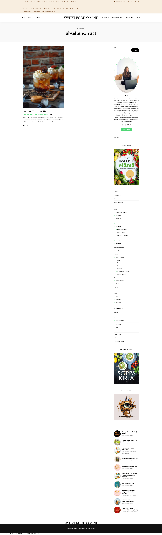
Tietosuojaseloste (72, 8)
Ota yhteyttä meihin (48, 11)
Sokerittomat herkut (30, 5)
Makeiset (41, 5)
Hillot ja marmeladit (122, 235)
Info (138, 17)
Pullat (118, 263)
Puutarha (116, 206)
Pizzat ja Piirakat (120, 280)
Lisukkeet (118, 226)
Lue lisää (126, 129)
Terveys (116, 198)
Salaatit (118, 240)
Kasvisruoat (119, 223)
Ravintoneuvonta (118, 202)
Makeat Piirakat (121, 274)
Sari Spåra (117, 137)
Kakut (118, 260)
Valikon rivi (123, 125)
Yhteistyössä (27, 11)
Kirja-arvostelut (120, 320)
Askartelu (37, 11)
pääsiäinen (118, 299)
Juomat (74, 5)
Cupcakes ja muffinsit (123, 271)
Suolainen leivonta (62, 5)
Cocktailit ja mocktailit (121, 290)
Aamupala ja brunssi (121, 212)
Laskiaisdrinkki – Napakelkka (34, 111)
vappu (117, 296)
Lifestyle (47, 8)
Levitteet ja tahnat (122, 232)
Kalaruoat (118, 221)
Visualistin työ (117, 195)
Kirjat (117, 327)
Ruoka (115, 209)
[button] (158, 2)
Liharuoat (118, 215)
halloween (118, 302)
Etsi (115, 47)
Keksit (118, 265)
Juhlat (25, 8)
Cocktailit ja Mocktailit (30, 114)
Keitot (117, 238)
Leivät (117, 283)
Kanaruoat (118, 218)
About (38, 17)
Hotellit (117, 315)
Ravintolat (118, 318)
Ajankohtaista (129, 17)
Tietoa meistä (58, 8)
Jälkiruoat (118, 243)
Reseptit (30, 17)
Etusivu (116, 191)
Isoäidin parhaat (36, 8)
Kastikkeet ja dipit (122, 229)
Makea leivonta (120, 257)
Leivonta (49, 5)
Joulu (117, 305)
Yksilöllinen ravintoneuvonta (112, 17)
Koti (23, 17)
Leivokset (119, 268)
